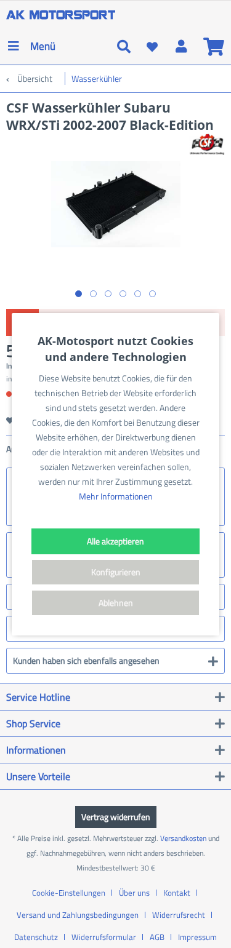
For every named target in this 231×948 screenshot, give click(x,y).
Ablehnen (116, 602)
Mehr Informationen (116, 496)
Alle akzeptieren (115, 541)
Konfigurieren (115, 571)
